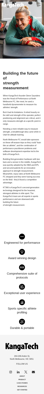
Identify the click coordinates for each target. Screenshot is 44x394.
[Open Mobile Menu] (39, 5)
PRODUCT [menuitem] (22, 379)
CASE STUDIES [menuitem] (22, 383)
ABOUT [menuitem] (22, 376)
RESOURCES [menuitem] (22, 386)
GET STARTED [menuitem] (22, 390)
